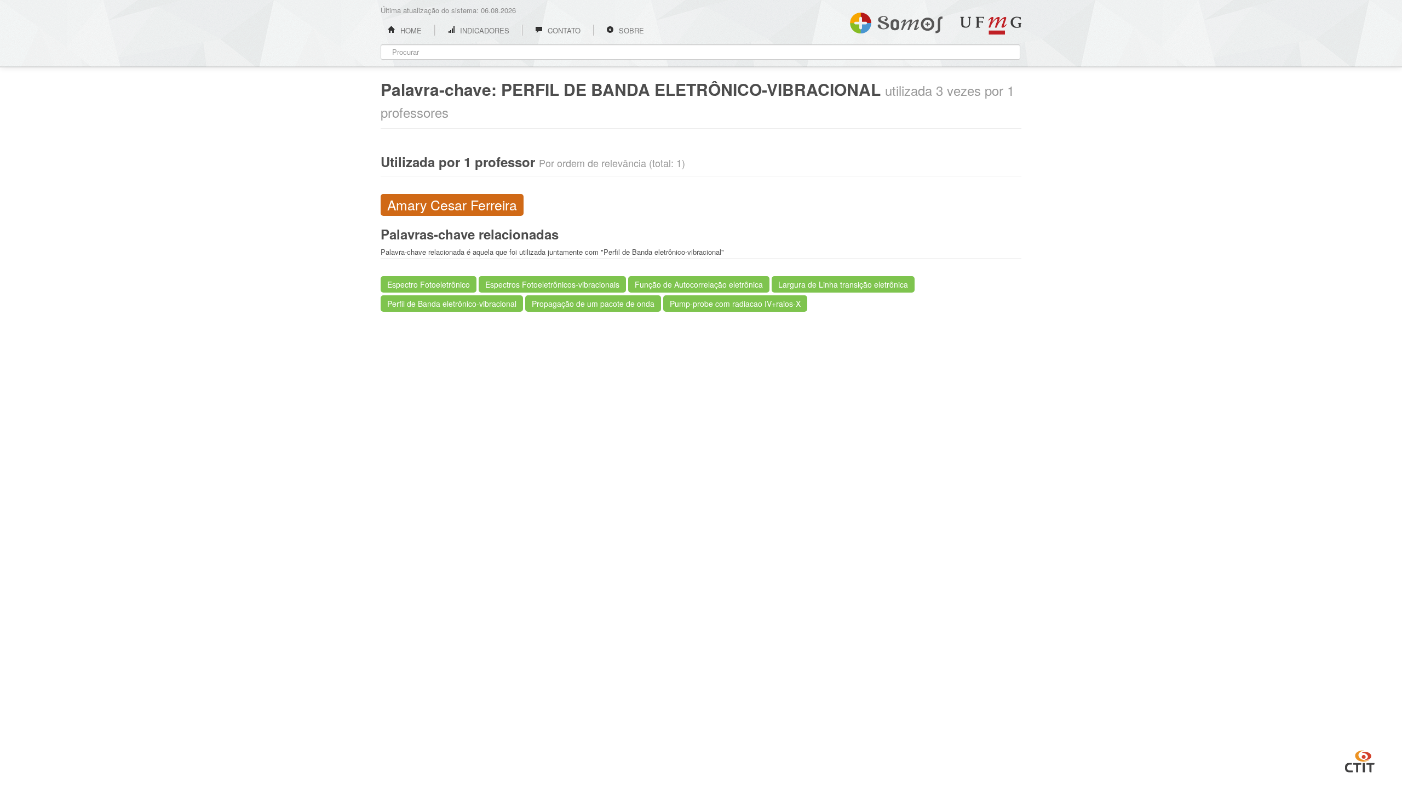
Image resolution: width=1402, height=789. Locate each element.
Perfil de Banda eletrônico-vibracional (451, 303)
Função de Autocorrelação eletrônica (699, 284)
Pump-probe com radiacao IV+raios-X (735, 303)
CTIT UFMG (1360, 760)
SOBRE (630, 30)
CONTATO (563, 30)
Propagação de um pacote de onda (593, 303)
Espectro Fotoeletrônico (428, 284)
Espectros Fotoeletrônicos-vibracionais (552, 284)
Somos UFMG (896, 20)
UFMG (990, 25)
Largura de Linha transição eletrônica (843, 284)
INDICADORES (483, 30)
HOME (410, 30)
